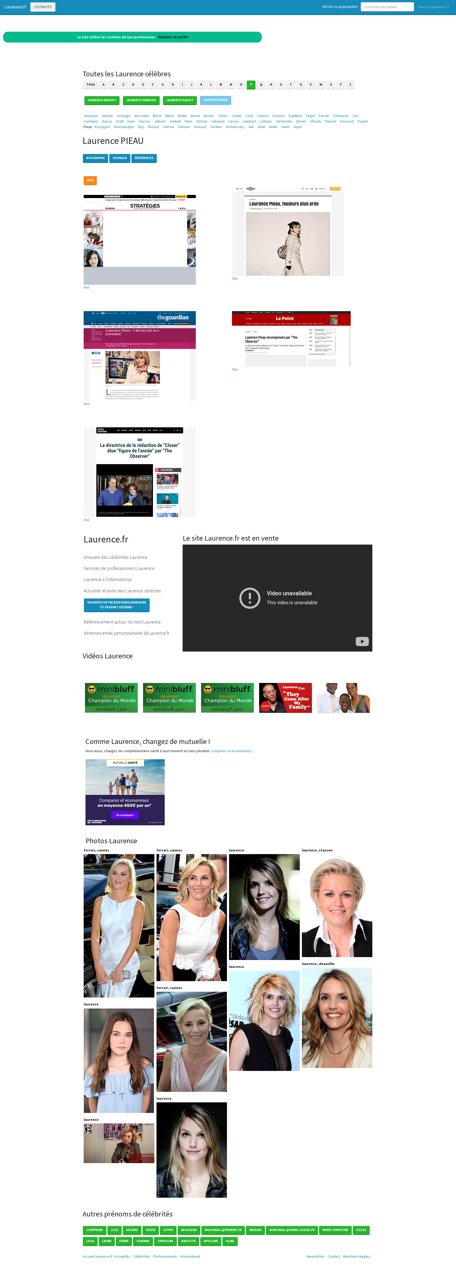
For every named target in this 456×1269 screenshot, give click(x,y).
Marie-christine (335, 1230)
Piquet (362, 121)
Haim (131, 121)
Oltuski (315, 121)
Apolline (211, 1241)
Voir (87, 287)
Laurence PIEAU (215, 100)
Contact (334, 1256)
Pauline (255, 1230)
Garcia (106, 121)
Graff (119, 121)
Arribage (123, 115)
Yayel (297, 126)
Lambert (249, 121)
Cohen (236, 115)
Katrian (202, 121)
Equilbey (295, 115)
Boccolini (141, 115)
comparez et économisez (231, 750)
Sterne (168, 126)
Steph (168, 1230)
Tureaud (200, 126)
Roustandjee (124, 126)
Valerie (132, 1230)
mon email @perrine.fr (223, 1230)
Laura (106, 1241)
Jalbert (160, 121)
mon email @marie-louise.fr (292, 1230)
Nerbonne (284, 121)
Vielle (273, 126)
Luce (114, 1230)
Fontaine (91, 121)
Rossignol (102, 126)
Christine (165, 1241)
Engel (310, 115)
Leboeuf (218, 121)
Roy (141, 126)
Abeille (108, 115)
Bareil (195, 115)
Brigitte (188, 1241)
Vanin (285, 126)
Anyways (91, 115)
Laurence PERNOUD (141, 100)
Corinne (143, 1241)
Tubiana (183, 126)
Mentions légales (356, 1256)
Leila (90, 1241)
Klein (188, 121)
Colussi (263, 115)
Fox (355, 115)
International (190, 1256)
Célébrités (43, 6)
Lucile (361, 1230)
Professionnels (165, 1256)
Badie (182, 115)
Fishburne (341, 115)
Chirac (222, 115)
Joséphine (94, 1230)
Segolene (189, 1230)
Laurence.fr (15, 7)
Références (144, 158)
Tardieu (216, 126)
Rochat (153, 126)
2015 (90, 180)
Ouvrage (120, 158)
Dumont (278, 115)
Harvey (144, 121)
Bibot (169, 115)
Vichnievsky (235, 126)
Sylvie (150, 1230)
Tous (90, 84)
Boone (209, 115)
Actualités (122, 1256)
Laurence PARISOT (102, 100)
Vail (251, 126)
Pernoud (347, 121)
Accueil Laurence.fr (98, 1256)
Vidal (261, 126)
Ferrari (324, 115)
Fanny (124, 1241)
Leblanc (266, 121)
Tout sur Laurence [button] (432, 6)
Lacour (234, 121)
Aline (230, 1241)
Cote (249, 115)
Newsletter (316, 1256)
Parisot (331, 121)
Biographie (95, 158)
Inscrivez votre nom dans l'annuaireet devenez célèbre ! (116, 604)
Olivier (301, 121)
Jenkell (175, 121)
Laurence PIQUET (180, 100)
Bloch (157, 115)
